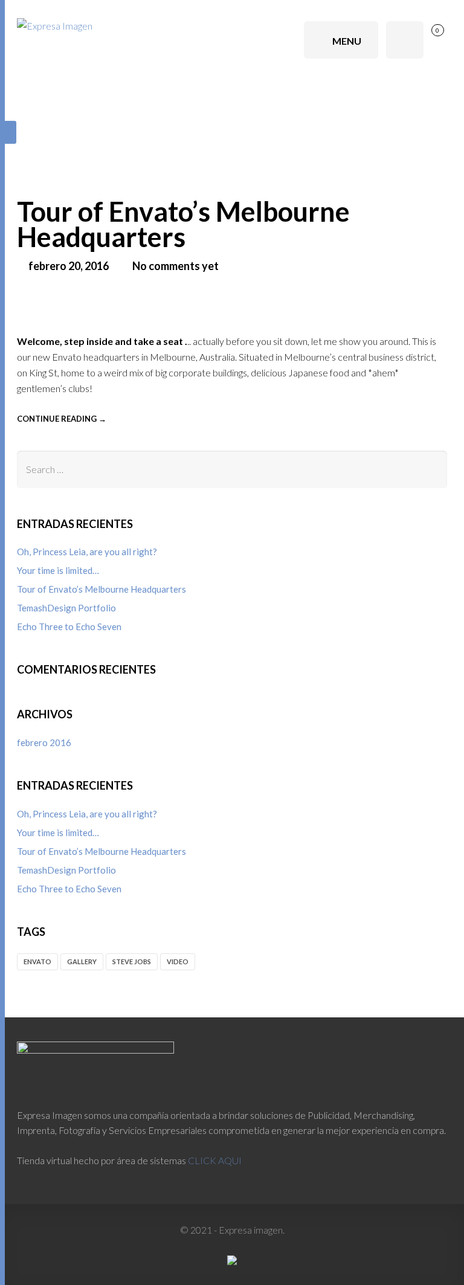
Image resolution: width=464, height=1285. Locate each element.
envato (37, 961)
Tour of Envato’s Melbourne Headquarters (183, 224)
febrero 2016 (44, 742)
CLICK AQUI (215, 1160)
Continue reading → (61, 419)
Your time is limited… (58, 570)
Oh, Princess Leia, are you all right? (87, 551)
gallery (82, 961)
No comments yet (175, 266)
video (177, 961)
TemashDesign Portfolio (66, 607)
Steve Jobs (131, 961)
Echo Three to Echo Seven (69, 626)
